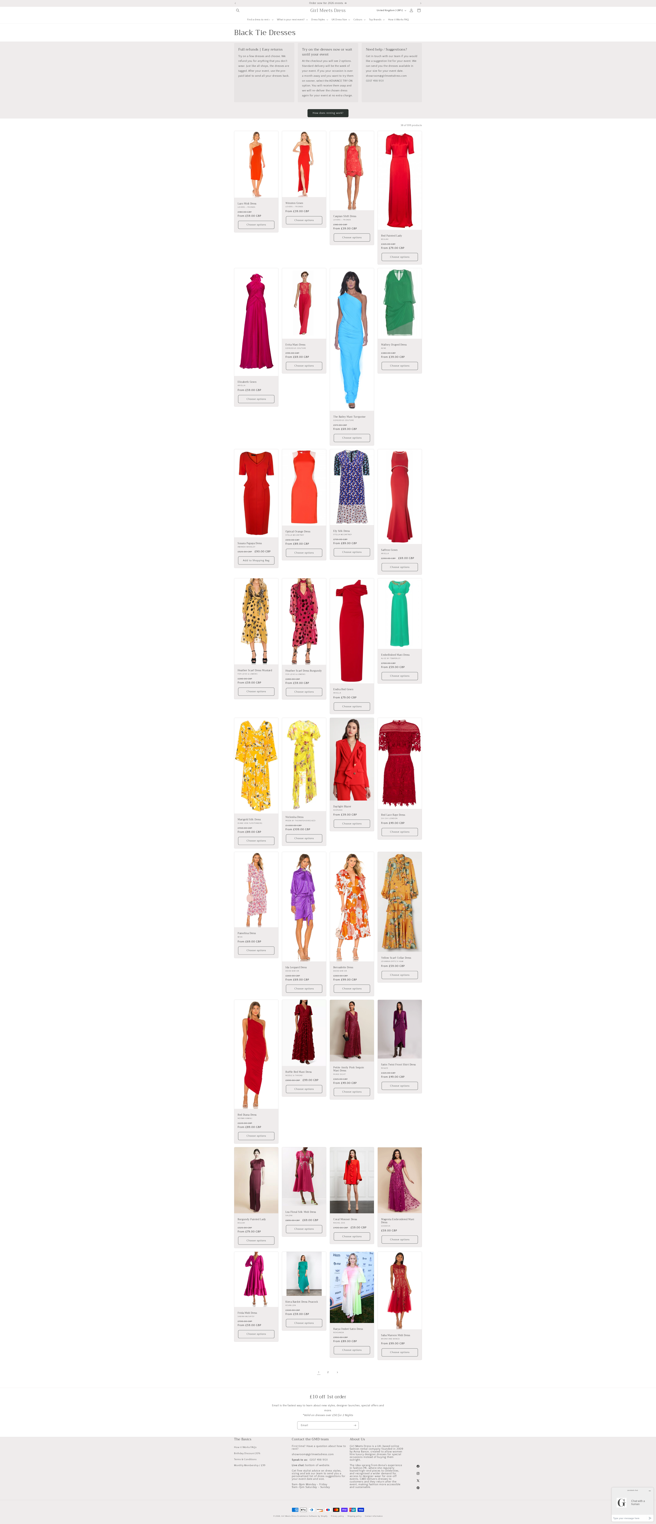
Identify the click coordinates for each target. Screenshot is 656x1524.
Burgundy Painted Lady (252, 1219)
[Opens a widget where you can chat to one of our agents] (632, 1504)
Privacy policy (337, 1516)
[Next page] (337, 1372)
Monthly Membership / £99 (249, 1465)
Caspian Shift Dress (344, 216)
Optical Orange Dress (297, 531)
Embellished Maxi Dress (395, 655)
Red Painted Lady (391, 235)
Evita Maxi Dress (295, 344)
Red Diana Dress (247, 1114)
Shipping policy (354, 1516)
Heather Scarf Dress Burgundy (303, 670)
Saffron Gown (389, 550)
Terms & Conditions (245, 1459)
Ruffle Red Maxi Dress (298, 1072)
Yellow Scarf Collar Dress (396, 958)
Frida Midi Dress (247, 1313)
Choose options (256, 224)
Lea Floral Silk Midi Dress (300, 1212)
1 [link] (318, 1372)
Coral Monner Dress (345, 1219)
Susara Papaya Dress (250, 543)
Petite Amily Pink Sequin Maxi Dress (348, 1069)
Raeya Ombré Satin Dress (348, 1329)
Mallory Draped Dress (394, 344)
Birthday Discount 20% (247, 1453)
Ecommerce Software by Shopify (312, 1516)
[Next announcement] (421, 3)
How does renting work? (328, 113)
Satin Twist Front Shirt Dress (398, 1064)
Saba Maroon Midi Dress (395, 1335)
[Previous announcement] (235, 3)
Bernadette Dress (343, 967)
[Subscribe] (355, 1425)
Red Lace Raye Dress (393, 814)
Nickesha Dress (294, 817)
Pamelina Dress (247, 933)
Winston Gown (294, 203)
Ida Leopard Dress (296, 967)
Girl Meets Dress (289, 1516)
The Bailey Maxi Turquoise (349, 416)
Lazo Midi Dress (247, 203)
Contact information (374, 1516)
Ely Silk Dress (341, 531)
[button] (238, 10)
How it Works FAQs (245, 1447)
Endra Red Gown (343, 689)
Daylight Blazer (342, 806)
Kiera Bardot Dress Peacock (301, 1302)
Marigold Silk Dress (249, 819)
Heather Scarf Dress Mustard (255, 670)
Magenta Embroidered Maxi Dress (397, 1221)
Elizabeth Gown (247, 382)
